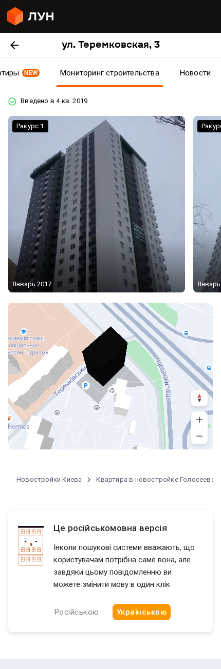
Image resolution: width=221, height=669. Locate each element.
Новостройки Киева (49, 479)
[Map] (110, 376)
